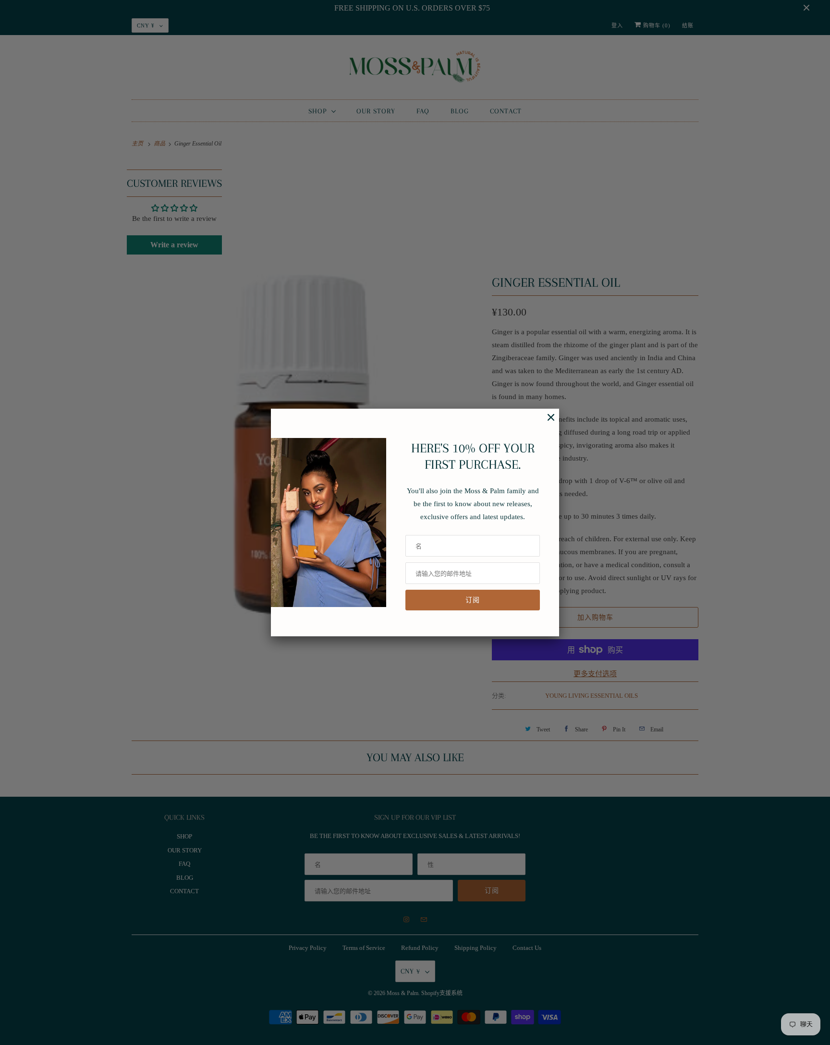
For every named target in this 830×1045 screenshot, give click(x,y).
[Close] (546, 422)
